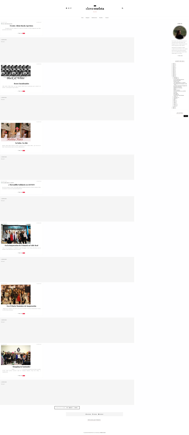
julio (174, 99)
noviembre (176, 78)
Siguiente (70, 407)
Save (24, 33)
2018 (173, 69)
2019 (174, 68)
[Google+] (21, 33)
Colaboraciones (94, 17)
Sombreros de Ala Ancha (178, 87)
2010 (174, 108)
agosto (175, 98)
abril (174, 102)
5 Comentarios (38, 22)
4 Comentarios (38, 344)
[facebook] (71, 8)
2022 (174, 65)
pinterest (101, 414)
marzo (175, 103)
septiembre (176, 97)
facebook (95, 414)
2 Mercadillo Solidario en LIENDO (21, 185)
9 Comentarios (38, 121)
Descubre (101, 17)
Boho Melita (176, 93)
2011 (173, 107)
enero (175, 106)
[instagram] (69, 8)
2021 (173, 66)
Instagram (87, 17)
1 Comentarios (38, 181)
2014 (174, 74)
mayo (175, 101)
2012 (173, 76)
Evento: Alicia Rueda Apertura (21, 26)
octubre (175, 96)
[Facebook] (18, 33)
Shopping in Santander (21, 367)
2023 (174, 64)
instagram (89, 414)
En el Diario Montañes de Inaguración (21, 306)
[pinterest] (67, 8)
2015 (173, 73)
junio (175, 100)
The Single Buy (176, 94)
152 (67, 407)
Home (82, 17)
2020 (174, 67)
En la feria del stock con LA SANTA (180, 91)
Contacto (107, 17)
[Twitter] (19, 33)
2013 (174, 75)
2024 (174, 63)
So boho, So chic (21, 143)
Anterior (75, 407)
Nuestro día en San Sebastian (179, 95)
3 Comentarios (38, 283)
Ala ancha (175, 92)
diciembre (175, 77)
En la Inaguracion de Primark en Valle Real (21, 245)
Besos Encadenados (21, 83)
